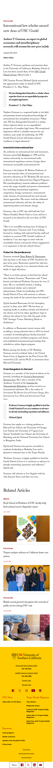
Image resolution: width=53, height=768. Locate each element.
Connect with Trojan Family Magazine (37, 710)
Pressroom (6, 744)
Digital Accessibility (26, 757)
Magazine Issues (33, 706)
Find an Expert (8, 733)
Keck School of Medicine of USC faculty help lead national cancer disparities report (24, 505)
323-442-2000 (26, 676)
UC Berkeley (24, 155)
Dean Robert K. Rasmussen (32, 257)
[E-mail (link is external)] (40, 765)
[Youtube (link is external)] (33, 690)
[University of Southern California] (26, 656)
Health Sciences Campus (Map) (26, 673)
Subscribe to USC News (11, 702)
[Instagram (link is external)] (26, 690)
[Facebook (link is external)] (13, 690)
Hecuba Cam (26, 685)
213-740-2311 (26, 669)
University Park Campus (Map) (26, 665)
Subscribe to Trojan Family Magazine (37, 716)
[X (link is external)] (28, 765)
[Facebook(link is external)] (22, 765)
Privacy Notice (26, 749)
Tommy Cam (26, 680)
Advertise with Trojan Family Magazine (38, 722)
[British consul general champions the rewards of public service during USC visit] (26, 627)
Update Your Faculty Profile (13, 740)
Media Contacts (8, 737)
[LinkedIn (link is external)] (34, 765)
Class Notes (31, 702)
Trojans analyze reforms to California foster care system (25, 555)
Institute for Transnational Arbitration (20, 384)
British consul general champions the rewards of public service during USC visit (25, 604)
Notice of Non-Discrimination (26, 753)
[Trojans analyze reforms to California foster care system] (26, 578)
